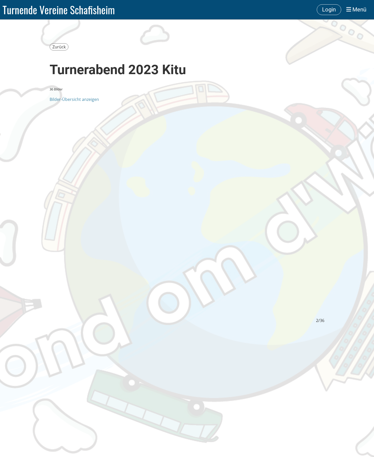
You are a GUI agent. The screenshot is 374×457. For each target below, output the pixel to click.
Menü (358, 9)
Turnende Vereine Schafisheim (59, 10)
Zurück (59, 47)
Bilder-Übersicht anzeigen (74, 99)
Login (329, 9)
